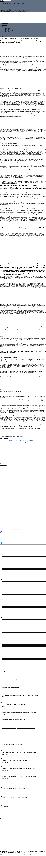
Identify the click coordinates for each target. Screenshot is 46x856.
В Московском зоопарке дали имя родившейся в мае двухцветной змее (14, 11)
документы (5, 285)
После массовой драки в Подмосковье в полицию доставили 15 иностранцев (15, 441)
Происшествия (4, 25)
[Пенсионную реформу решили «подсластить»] (2, 506)
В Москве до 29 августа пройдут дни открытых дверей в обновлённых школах (15, 10)
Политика (4, 35)
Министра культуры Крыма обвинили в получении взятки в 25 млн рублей (15, 442)
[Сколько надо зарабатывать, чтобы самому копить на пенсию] (2, 473)
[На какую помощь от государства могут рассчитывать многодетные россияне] (2, 527)
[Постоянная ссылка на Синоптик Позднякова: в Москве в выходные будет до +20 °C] (4, 758)
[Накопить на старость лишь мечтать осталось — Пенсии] (2, 485)
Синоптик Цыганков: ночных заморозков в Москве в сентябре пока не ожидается (16, 4)
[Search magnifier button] (1, 531)
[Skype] (14, 436)
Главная (1, 38)
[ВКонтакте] (2, 436)
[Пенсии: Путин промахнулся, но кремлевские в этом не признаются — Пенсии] (2, 477)
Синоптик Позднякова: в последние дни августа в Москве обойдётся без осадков (16, 7)
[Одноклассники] (3, 436)
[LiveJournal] (18, 436)
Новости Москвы (7, 28)
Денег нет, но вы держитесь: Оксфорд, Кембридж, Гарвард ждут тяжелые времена (16, 8)
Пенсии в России (5, 23)
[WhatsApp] (10, 436)
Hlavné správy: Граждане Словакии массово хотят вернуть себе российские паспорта (19, 752)
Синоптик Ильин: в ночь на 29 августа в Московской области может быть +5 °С (15, 3)
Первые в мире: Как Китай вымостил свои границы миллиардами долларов (15, 9)
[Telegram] (5, 436)
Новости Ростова (7, 33)
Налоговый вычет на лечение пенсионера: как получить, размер (15, 719)
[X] (7, 436)
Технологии (4, 36)
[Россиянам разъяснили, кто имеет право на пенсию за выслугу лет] (2, 481)
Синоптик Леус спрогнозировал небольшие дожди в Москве (18, 632)
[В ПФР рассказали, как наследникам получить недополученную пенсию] (2, 510)
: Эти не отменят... (5, 806)
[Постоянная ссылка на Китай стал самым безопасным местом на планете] (4, 742)
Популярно (4, 661)
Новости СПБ (6, 29)
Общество (4, 27)
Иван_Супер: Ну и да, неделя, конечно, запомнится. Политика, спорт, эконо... (15, 797)
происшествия (33, 149)
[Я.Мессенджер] (0, 436)
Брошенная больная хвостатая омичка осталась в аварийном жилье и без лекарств (19, 712)
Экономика (4, 26)
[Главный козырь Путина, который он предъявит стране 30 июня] (2, 523)
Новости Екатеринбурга (8, 30)
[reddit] (22, 436)
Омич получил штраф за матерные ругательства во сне (13, 704)
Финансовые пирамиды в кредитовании (10, 687)
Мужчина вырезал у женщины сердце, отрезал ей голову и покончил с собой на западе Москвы (18, 440)
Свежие (3, 662)
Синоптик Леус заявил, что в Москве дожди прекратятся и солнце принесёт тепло (24, 659)
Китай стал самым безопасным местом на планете (10, 5)
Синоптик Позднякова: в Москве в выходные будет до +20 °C (18, 581)
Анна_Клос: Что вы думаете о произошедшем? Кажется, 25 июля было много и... (16, 792)
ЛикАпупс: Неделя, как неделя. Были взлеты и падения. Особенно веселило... (15, 783)
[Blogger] (19, 436)
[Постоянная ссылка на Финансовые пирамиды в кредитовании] (4, 685)
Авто (3, 24)
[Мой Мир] (11, 436)
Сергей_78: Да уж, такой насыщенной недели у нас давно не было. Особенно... (15, 788)
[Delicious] (21, 436)
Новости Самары (7, 31)
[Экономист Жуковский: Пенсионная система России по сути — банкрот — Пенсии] (2, 502)
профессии (12, 58)
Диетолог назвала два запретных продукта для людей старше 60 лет (16, 679)
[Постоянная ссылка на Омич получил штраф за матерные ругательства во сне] (4, 702)
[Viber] (8, 436)
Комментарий (2, 454)
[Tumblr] (16, 436)
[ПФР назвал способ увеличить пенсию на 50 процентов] (2, 489)
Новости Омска (7, 32)
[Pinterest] (13, 436)
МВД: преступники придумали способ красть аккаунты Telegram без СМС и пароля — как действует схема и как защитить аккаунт (22, 852)
